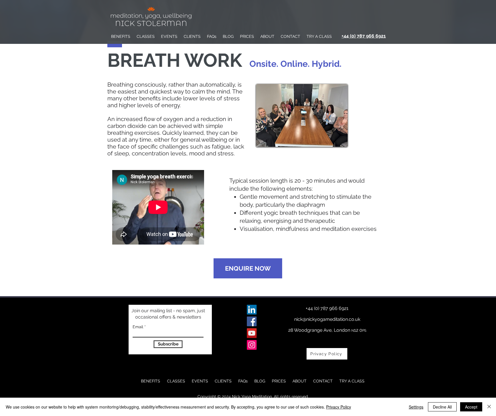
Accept (471, 407)
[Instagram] (252, 345)
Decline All (442, 407)
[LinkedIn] (252, 310)
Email (138, 327)
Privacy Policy (338, 407)
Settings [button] (416, 407)
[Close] (489, 406)
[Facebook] (252, 321)
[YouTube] (252, 333)
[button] (145, 36)
